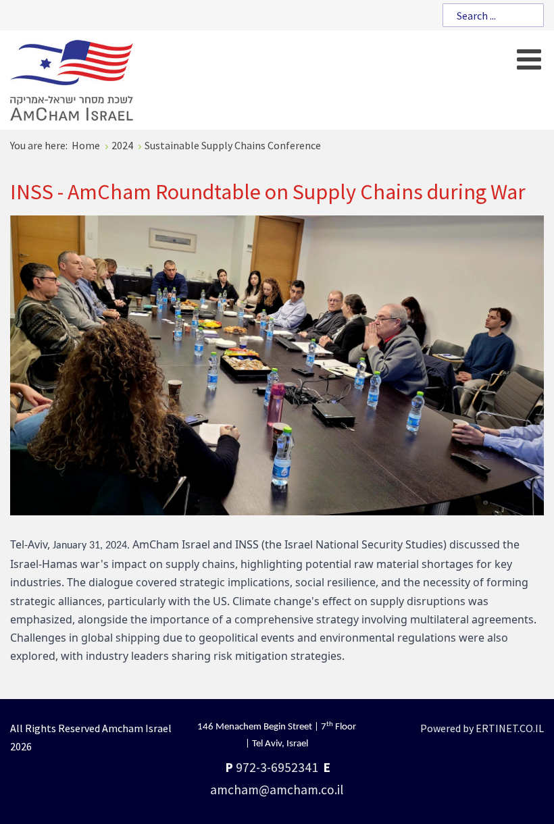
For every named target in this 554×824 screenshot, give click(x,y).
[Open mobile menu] (528, 59)
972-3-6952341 (277, 767)
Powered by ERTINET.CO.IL (482, 728)
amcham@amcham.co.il (276, 789)
